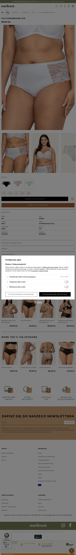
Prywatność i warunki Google (39, 271)
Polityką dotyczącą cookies (50, 267)
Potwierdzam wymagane (21, 294)
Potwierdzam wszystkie (54, 294)
